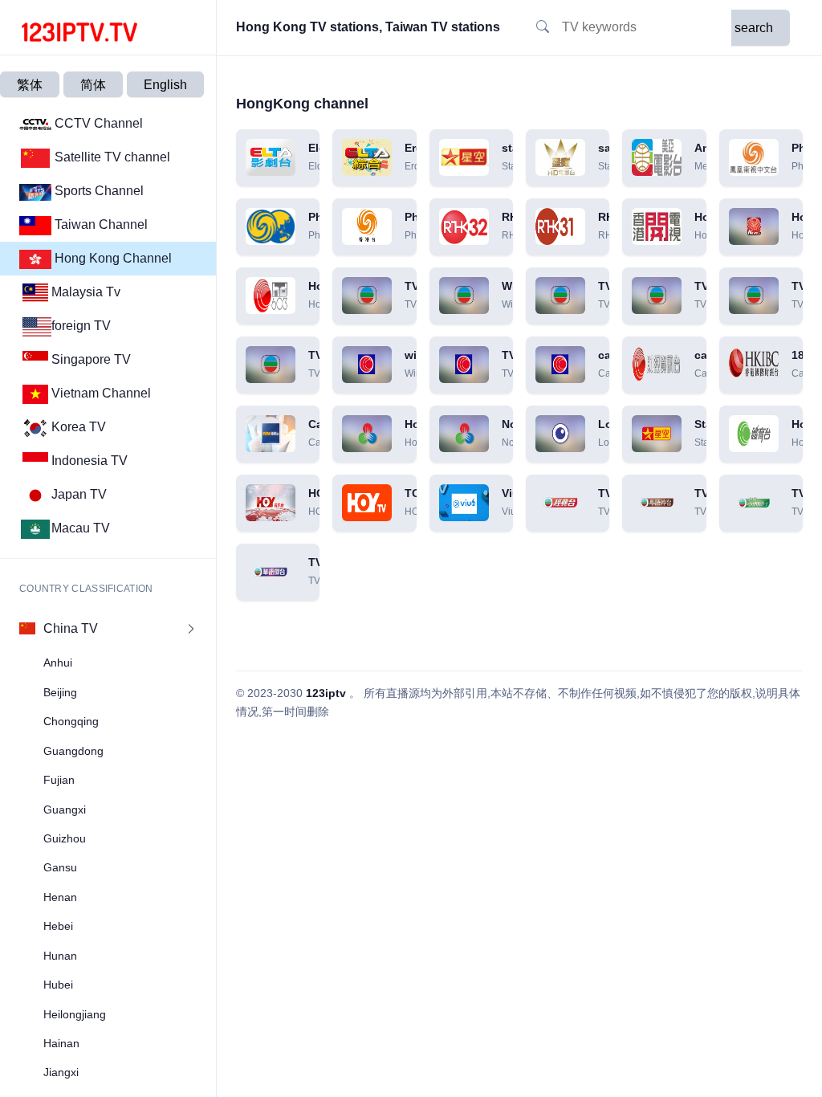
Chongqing (71, 721)
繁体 (30, 85)
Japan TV (79, 494)
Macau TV (80, 528)
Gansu (60, 867)
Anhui (57, 662)
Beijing (60, 692)
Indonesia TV (89, 460)
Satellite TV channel (110, 157)
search (754, 28)
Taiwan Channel (99, 224)
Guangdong (73, 750)
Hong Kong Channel (111, 258)
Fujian (59, 779)
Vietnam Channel (101, 393)
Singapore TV (91, 359)
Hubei (58, 984)
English (165, 85)
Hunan (60, 955)
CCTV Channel (97, 123)
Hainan (61, 1043)
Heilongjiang (74, 1014)
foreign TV (81, 325)
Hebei (58, 926)
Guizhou (64, 838)
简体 (93, 85)
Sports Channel (97, 191)
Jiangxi (61, 1072)
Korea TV (78, 427)
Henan (60, 897)
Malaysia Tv (85, 292)
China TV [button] (70, 628)
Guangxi (64, 809)
